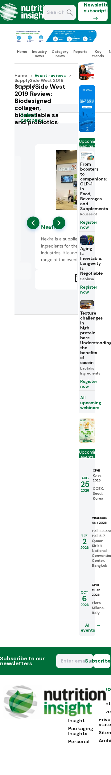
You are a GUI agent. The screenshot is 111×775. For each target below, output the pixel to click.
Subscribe (101, 661)
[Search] (70, 13)
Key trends (98, 53)
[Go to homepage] (54, 717)
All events (88, 628)
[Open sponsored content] (55, 41)
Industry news (39, 53)
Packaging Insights (80, 731)
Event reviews (50, 75)
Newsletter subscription (96, 8)
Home (22, 51)
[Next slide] (59, 223)
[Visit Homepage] (27, 22)
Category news (60, 53)
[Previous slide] (33, 223)
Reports (80, 51)
